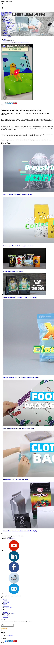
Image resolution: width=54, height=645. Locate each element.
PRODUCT (6, 21)
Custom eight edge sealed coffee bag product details (18, 245)
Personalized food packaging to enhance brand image (18, 428)
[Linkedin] (13, 561)
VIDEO (5, 32)
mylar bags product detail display (13, 271)
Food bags (8, 28)
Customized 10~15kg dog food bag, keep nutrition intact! (16, 42)
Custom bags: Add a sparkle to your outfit (15, 479)
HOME (5, 18)
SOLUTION (6, 35)
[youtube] (13, 550)
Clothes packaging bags (12, 23)
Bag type (8, 36)
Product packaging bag (8, 40)
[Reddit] (13, 582)
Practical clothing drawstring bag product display (17, 194)
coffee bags (9, 29)
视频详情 (11, 635)
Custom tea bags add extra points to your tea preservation (20, 297)
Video (4, 39)
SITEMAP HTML (7, 607)
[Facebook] (13, 572)
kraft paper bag (10, 25)
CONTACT (6, 33)
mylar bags (9, 22)
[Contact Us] (13, 593)
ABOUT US (6, 19)
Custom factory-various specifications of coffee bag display (20, 531)
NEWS (5, 30)
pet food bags (9, 26)
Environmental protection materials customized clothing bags (21, 377)
